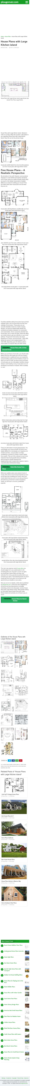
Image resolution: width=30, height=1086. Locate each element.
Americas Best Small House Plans (13, 1010)
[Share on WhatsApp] (17, 760)
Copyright (14, 1078)
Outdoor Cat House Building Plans (13, 975)
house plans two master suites (11, 766)
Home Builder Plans (9, 987)
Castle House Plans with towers (12, 1034)
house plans (20, 568)
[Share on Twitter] (9, 760)
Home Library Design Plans (11, 1004)
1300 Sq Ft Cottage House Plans (10, 794)
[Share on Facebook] (13, 760)
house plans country (8, 764)
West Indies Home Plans (10, 1040)
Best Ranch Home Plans (10, 1046)
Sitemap (3, 1078)
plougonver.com (9, 1)
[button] (26, 2)
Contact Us (8, 1078)
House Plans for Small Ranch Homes (14, 1052)
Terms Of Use (20, 1078)
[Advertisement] (15, 21)
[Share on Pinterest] (20, 760)
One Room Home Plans (10, 963)
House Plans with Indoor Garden (13, 992)
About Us (26, 1078)
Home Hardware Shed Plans (9, 903)
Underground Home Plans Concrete (14, 951)
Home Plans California (7, 838)
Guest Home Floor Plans (10, 998)
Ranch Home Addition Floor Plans (13, 945)
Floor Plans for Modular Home (12, 1016)
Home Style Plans (9, 957)
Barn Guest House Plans (8, 859)
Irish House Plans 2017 (8, 816)
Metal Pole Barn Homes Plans (12, 1028)
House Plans (4, 47)
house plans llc (16, 764)
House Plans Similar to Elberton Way (11, 881)
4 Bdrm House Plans (9, 1022)
